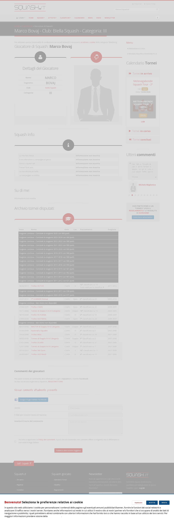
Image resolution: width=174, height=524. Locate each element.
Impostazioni (138, 503)
